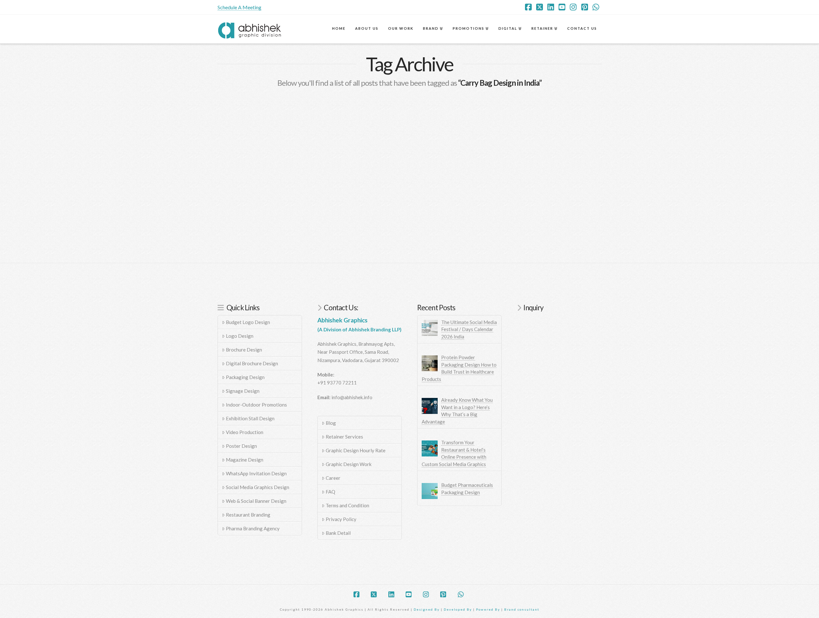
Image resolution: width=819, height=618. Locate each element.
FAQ (330, 492)
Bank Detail (338, 533)
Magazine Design (244, 460)
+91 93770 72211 (337, 382)
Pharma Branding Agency (253, 528)
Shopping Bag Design (262, 155)
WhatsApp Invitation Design (256, 473)
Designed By (427, 609)
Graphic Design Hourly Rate (356, 450)
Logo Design (239, 336)
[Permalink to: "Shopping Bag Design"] (278, 121)
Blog (331, 423)
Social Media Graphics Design (257, 487)
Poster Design (241, 446)
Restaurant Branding (248, 515)
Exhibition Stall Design (250, 418)
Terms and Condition (347, 505)
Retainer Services (344, 437)
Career (333, 478)
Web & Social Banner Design (256, 501)
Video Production (244, 432)
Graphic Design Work (348, 464)
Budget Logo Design (248, 322)
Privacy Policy (341, 519)
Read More (240, 209)
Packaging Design (245, 377)
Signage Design (242, 391)
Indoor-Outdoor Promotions (256, 405)
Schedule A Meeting (239, 7)
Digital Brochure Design (252, 363)
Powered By (488, 609)
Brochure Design (244, 350)
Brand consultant (521, 609)
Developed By (458, 609)
